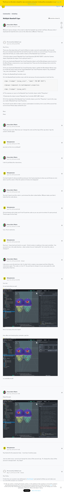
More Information (36, 490)
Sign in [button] (58, 6)
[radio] (61, 23)
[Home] (3, 6)
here (51, 485)
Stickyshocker (11, 142)
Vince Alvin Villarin (12, 24)
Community (6, 13)
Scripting (14, 13)
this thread (30, 479)
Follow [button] (54, 18)
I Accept (27, 490)
